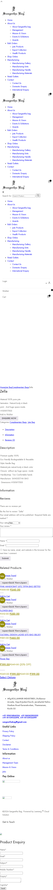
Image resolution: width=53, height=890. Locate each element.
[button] (6, 414)
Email (3, 545)
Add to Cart (5, 596)
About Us (11, 23)
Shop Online (12, 56)
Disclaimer (6, 744)
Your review (5, 526)
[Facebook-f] (5, 826)
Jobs (4, 771)
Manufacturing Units (20, 66)
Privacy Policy (8, 731)
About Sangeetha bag (21, 26)
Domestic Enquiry (19, 86)
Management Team (10, 762)
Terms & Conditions (10, 749)
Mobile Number (7, 869)
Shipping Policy (8, 735)
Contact (10, 79)
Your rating (4, 522)
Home (9, 20)
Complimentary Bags (20, 387)
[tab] (29, 429)
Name (3, 540)
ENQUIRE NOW (9, 418)
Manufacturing (13, 60)
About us (6, 758)
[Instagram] (19, 826)
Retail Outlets (12, 76)
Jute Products (17, 46)
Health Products (19, 53)
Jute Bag (8, 387)
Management (17, 30)
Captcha (4, 885)
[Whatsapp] (12, 826)
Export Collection (19, 50)
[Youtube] (33, 826)
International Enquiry (20, 89)
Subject (3, 863)
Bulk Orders (12, 43)
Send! (3, 888)
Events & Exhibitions (20, 36)
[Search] (38, 195)
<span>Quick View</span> (14, 582)
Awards (15, 40)
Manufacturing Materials (22, 73)
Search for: (7, 195)
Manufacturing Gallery (21, 63)
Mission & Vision (19, 33)
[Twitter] (26, 826)
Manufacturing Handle (21, 69)
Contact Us (16, 83)
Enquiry (3, 876)
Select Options (8, 677)
